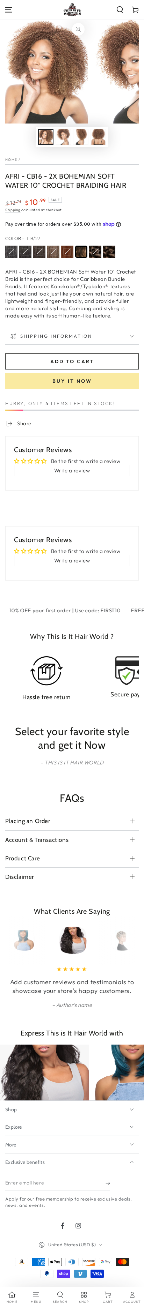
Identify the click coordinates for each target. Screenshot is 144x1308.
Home (11, 159)
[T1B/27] (81, 252)
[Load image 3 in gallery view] (80, 137)
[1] (11, 252)
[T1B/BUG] (109, 252)
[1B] (25, 252)
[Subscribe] (108, 1183)
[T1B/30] (95, 252)
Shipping (13, 210)
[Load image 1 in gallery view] (45, 137)
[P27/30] (67, 252)
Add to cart (72, 361)
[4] (53, 252)
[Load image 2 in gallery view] (63, 137)
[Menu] (8, 10)
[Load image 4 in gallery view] (98, 137)
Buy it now (72, 381)
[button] (120, 10)
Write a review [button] (72, 470)
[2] (39, 252)
